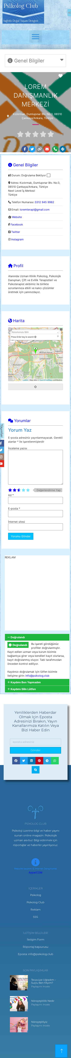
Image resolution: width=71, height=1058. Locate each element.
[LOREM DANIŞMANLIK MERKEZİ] (35, 350)
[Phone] (55, 149)
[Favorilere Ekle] (61, 75)
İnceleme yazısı (17, 448)
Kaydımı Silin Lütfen (23, 689)
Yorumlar (22, 420)
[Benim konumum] (35, 387)
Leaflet (25, 380)
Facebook (17, 224)
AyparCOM (35, 872)
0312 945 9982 (44, 202)
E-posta (14, 508)
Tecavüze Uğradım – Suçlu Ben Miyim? (43, 981)
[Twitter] (32, 149)
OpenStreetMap (45, 380)
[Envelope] (47, 149)
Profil (18, 265)
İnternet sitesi (16, 521)
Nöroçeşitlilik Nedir (42, 1000)
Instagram (17, 239)
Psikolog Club (20, 6)
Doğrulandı (18, 637)
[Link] (39, 149)
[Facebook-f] (24, 149)
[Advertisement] (35, 594)
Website (17, 217)
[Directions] (62, 149)
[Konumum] (35, 336)
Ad (11, 495)
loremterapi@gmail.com (35, 209)
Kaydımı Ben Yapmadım (26, 682)
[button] (35, 36)
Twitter (15, 232)
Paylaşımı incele (40, 986)
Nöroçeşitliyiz (39, 1021)
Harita (19, 320)
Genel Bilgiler (25, 165)
